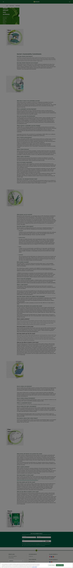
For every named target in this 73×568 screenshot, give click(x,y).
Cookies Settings (52, 565)
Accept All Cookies (60, 565)
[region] (36, 565)
